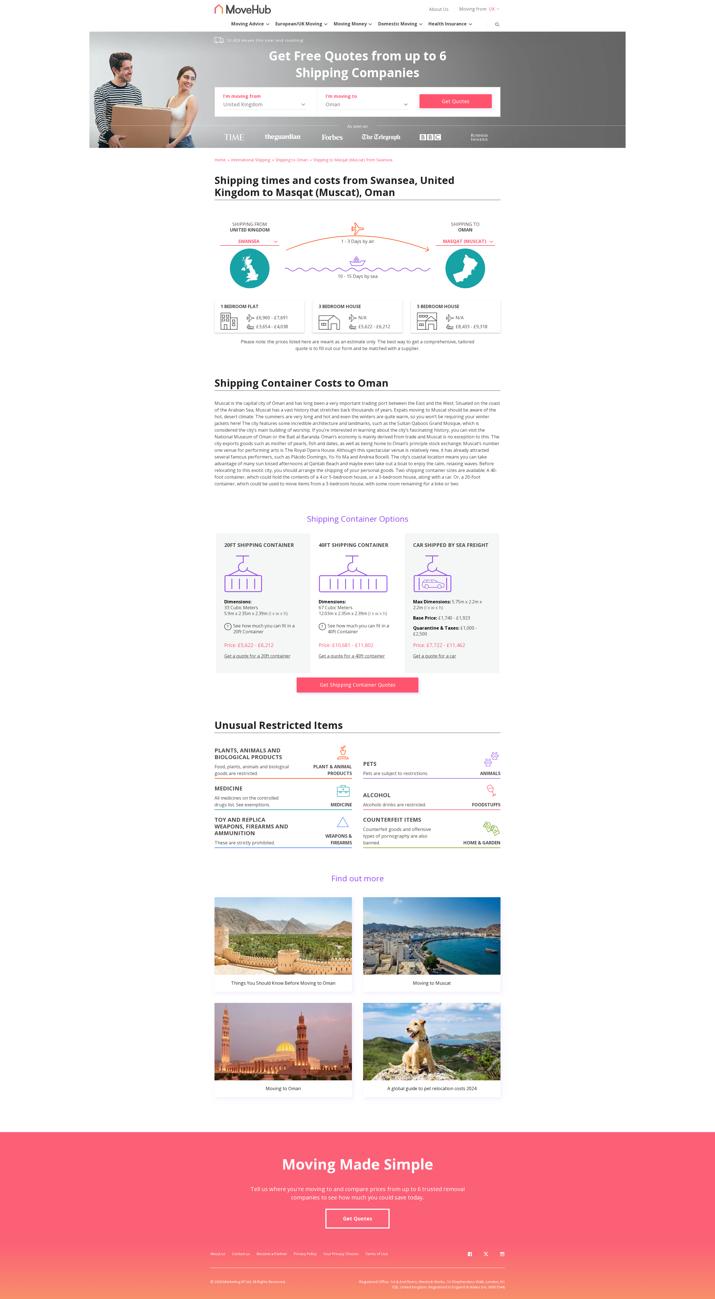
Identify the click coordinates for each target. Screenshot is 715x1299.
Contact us (241, 1253)
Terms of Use (376, 1253)
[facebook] (469, 1255)
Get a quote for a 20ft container (257, 656)
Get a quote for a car (434, 656)
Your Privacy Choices (341, 1253)
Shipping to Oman (291, 159)
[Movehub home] (242, 9)
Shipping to (465, 227)
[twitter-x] (485, 1255)
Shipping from (250, 227)
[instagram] (502, 1255)
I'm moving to (341, 96)
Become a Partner (272, 1253)
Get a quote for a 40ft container (352, 656)
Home (220, 159)
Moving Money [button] (350, 24)
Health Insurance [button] (447, 24)
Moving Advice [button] (247, 24)
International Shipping (250, 159)
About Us (439, 9)
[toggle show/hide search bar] (492, 23)
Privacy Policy (305, 1253)
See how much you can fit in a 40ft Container (355, 629)
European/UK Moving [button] (298, 24)
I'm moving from (242, 96)
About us (217, 1253)
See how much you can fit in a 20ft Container (261, 629)
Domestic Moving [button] (397, 24)
